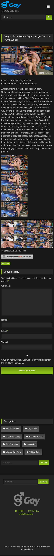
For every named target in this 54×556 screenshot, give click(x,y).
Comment (5, 286)
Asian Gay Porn (12, 429)
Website (5, 342)
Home (20, 511)
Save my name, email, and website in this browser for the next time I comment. (26, 361)
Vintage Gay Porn (13, 452)
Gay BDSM (32, 429)
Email (4, 331)
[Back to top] (46, 548)
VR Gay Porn (34, 452)
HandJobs (31, 444)
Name (4, 320)
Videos (7, 264)
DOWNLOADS (26, 514)
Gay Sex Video (12, 444)
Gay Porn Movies (36, 436)
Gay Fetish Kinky (13, 436)
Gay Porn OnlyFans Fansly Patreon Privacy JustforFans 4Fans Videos (27, 547)
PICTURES (33, 511)
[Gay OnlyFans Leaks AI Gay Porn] (22, 5)
